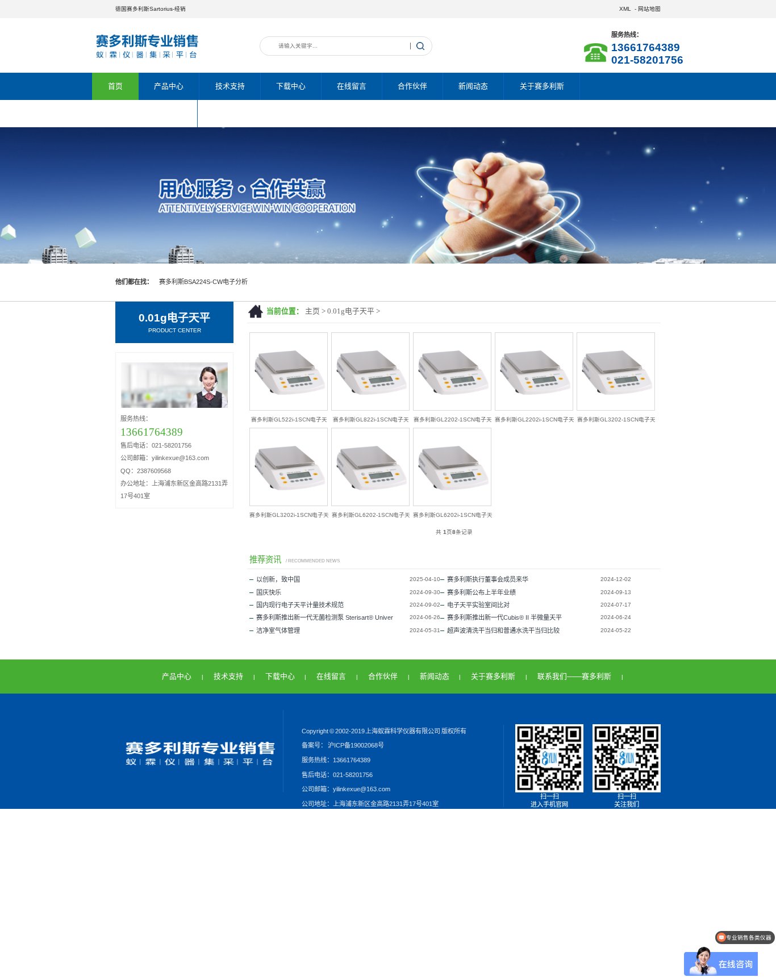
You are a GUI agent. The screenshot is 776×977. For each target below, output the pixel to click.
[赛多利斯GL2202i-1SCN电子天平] (534, 408)
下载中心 (291, 86)
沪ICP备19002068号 (355, 745)
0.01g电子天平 (350, 311)
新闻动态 (473, 86)
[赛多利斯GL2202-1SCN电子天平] (452, 408)
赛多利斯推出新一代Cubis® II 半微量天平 (504, 617)
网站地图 (649, 9)
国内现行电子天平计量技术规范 (300, 605)
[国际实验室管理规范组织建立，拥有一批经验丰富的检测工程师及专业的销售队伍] (388, 195)
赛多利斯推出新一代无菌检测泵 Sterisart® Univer (324, 617)
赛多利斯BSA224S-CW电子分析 (203, 281)
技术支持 (230, 86)
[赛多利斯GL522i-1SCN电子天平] (288, 408)
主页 (312, 311)
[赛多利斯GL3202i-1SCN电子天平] (288, 503)
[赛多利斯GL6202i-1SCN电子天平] (452, 503)
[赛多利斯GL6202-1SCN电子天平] (370, 503)
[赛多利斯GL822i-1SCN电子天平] (370, 408)
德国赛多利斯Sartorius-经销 (150, 9)
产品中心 (168, 86)
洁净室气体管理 (278, 630)
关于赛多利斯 (542, 86)
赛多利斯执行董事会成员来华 (487, 579)
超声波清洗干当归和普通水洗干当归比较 (503, 630)
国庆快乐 (268, 592)
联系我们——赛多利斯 (145, 113)
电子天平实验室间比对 (478, 605)
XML (625, 9)
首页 (115, 86)
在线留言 (351, 86)
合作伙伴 (412, 86)
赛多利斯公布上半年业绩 (481, 592)
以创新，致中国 (278, 579)
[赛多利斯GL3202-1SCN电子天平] (615, 408)
